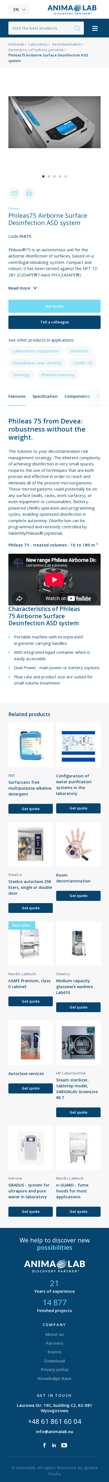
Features (16, 396)
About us (54, 1334)
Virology (21, 374)
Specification (45, 396)
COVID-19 (82, 363)
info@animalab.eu (54, 1431)
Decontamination (66, 44)
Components (77, 396)
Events (54, 1352)
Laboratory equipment (36, 351)
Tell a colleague (54, 322)
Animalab (16, 44)
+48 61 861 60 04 (54, 1421)
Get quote (54, 306)
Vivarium (79, 351)
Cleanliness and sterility (37, 363)
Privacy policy (54, 1369)
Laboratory (38, 44)
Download (54, 1360)
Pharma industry (58, 374)
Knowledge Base (55, 1378)
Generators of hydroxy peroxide (36, 49)
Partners (54, 1343)
